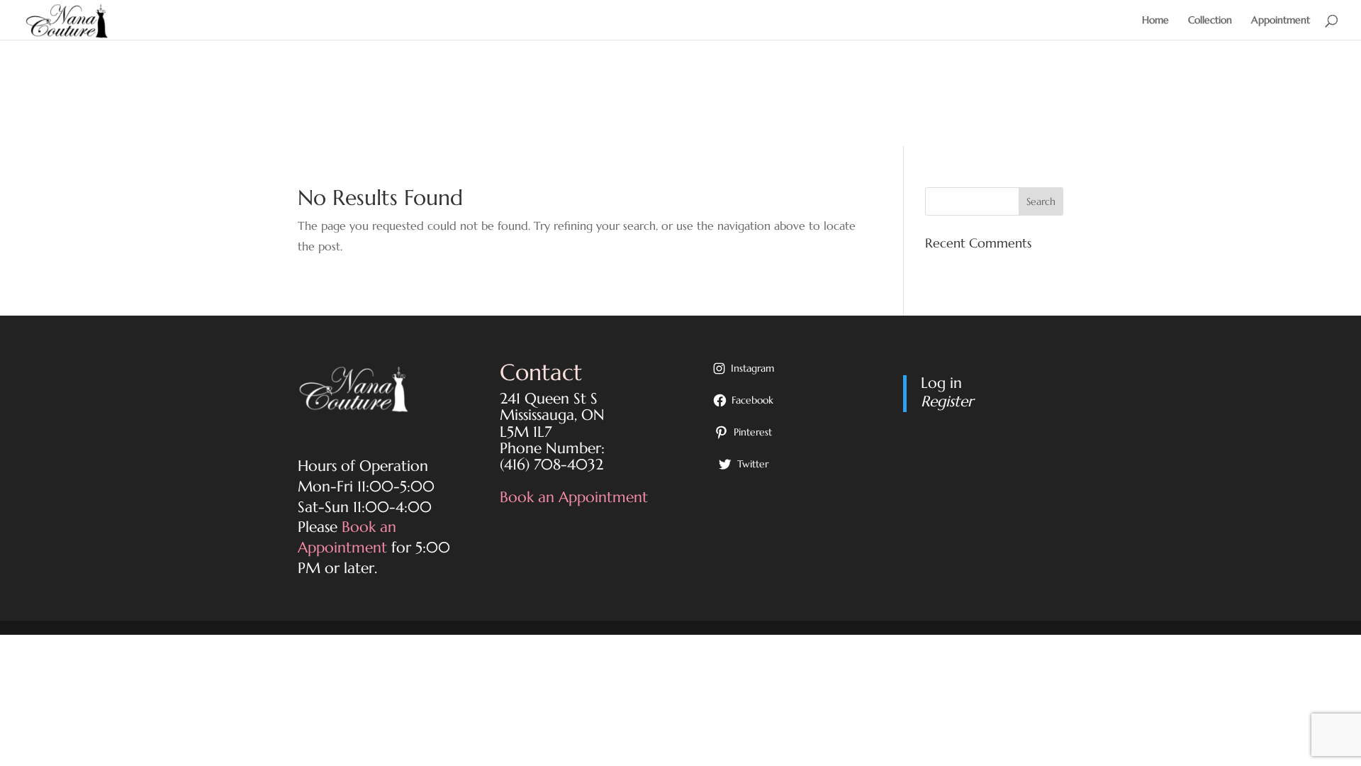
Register (947, 401)
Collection (1210, 20)
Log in (941, 383)
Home (1155, 20)
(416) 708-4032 (551, 464)
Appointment (1280, 20)
